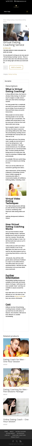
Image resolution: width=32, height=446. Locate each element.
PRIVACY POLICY (15, 437)
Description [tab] (8, 81)
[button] (26, 26)
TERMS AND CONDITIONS (19, 435)
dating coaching (19, 296)
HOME (6, 431)
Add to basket (16, 67)
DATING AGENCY (10, 433)
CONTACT (7, 435)
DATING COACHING (21, 431)
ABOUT (12, 431)
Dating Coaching (10, 20)
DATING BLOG (20, 433)
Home (4, 20)
